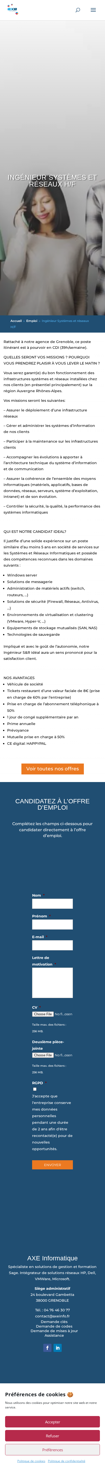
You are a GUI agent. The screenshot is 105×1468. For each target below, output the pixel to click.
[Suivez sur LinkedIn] (58, 1348)
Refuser (52, 1435)
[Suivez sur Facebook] (47, 1348)
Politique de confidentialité (66, 1461)
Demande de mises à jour (54, 1331)
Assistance (54, 1335)
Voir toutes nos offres (52, 769)
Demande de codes (54, 1326)
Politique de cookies (31, 1461)
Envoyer (52, 1165)
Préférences (52, 1449)
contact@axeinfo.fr (52, 1316)
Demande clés (54, 1321)
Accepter (52, 1421)
